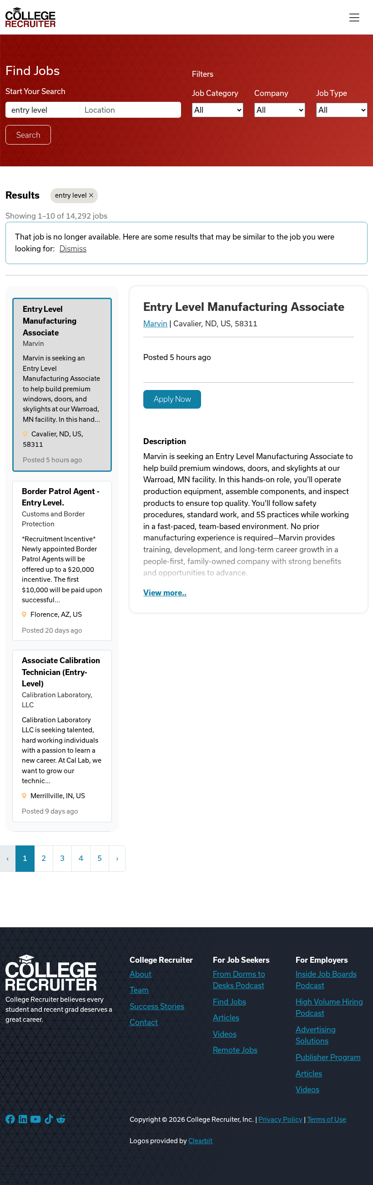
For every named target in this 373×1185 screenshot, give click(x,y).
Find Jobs (229, 1002)
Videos (225, 1034)
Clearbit (200, 1141)
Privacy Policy (280, 1119)
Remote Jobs (235, 1050)
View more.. (164, 593)
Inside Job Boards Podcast (326, 980)
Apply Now (172, 399)
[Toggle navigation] (354, 17)
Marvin (155, 324)
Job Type (331, 93)
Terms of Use (326, 1119)
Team (139, 990)
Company (271, 93)
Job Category (215, 93)
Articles (226, 1018)
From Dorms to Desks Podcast (239, 980)
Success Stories (157, 1006)
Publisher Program (328, 1057)
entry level (71, 195)
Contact (144, 1022)
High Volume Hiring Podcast (329, 1008)
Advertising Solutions (316, 1035)
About (140, 974)
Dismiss (73, 249)
